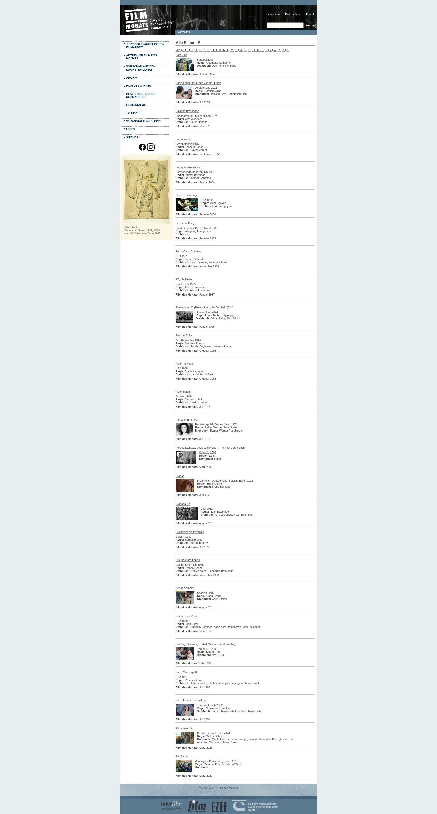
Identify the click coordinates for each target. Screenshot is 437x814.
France (180, 475)
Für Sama (182, 756)
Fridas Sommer (185, 588)
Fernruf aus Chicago (188, 251)
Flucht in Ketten (185, 363)
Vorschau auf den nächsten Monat (140, 68)
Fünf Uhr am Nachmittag (191, 700)
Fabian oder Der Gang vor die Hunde (198, 82)
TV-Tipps (132, 113)
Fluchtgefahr (183, 391)
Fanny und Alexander (189, 167)
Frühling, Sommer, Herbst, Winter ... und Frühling (205, 644)
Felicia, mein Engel (187, 195)
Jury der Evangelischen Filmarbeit (145, 46)
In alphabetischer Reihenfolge (140, 95)
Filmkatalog (136, 104)
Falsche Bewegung (187, 110)
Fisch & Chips (184, 335)
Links (130, 129)
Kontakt (310, 14)
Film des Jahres (138, 85)
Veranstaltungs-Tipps (143, 121)
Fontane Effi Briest (187, 419)
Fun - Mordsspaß (186, 672)
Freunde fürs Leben (188, 559)
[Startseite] (148, 34)
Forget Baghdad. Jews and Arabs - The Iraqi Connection (210, 447)
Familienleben (184, 139)
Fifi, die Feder (184, 279)
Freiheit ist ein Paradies (190, 531)
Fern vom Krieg (185, 223)
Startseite (182, 31)
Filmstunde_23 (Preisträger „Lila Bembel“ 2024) (204, 307)
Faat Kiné (181, 54)
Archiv (131, 77)
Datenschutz (293, 14)
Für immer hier (184, 728)
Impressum (273, 14)
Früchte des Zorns (187, 616)
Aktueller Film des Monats (141, 57)
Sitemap (132, 137)
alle (178, 49)
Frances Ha (183, 503)
